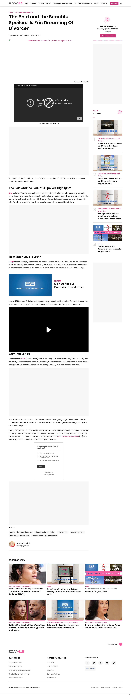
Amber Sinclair (16, 35)
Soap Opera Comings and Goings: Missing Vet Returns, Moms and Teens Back (64, 591)
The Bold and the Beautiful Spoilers (44, 536)
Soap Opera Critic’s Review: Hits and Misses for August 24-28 (110, 249)
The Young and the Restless (62, 3)
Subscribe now (107, 36)
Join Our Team (52, 666)
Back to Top (112, 644)
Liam (23, 358)
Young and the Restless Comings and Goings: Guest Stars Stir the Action (110, 216)
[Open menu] (10, 3)
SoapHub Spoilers (77, 532)
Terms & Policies (53, 674)
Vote (40, 466)
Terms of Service (105, 687)
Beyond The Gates (100, 3)
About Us (50, 662)
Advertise (50, 670)
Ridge (11, 262)
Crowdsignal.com (49, 474)
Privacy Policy (94, 687)
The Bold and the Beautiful (83, 3)
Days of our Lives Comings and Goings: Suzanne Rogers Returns (109, 181)
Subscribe (114, 3)
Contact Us (51, 678)
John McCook (62, 532)
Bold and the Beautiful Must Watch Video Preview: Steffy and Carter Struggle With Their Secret (27, 627)
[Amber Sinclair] (13, 544)
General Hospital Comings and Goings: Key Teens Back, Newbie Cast (110, 146)
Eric (10, 193)
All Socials (90, 668)
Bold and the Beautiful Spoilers (21, 532)
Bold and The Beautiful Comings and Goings (62, 622)
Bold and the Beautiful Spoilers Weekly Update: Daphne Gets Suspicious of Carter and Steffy (26, 591)
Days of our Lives (31, 3)
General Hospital (44, 3)
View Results (49, 472)
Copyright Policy (117, 687)
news (100, 244)
